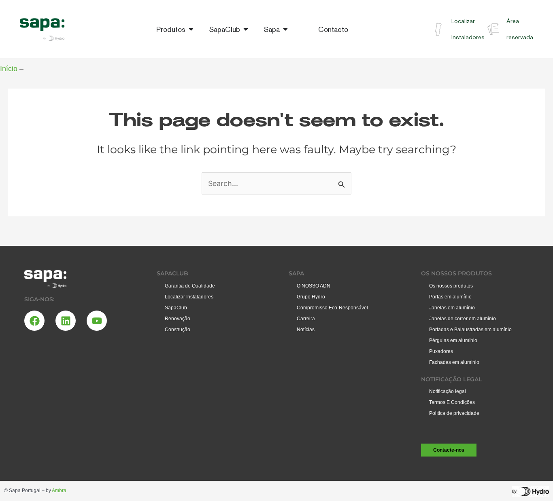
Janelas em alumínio (452, 308)
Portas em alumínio (450, 297)
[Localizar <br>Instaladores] (438, 29)
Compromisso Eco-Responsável (332, 308)
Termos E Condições (452, 402)
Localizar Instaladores (189, 297)
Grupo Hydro (311, 297)
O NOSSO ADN (313, 286)
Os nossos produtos (451, 286)
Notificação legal (447, 391)
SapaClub (176, 308)
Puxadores (441, 351)
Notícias (306, 329)
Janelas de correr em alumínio (462, 318)
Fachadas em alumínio (454, 362)
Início (8, 69)
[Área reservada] (493, 29)
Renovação (177, 318)
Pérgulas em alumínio (453, 340)
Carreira (306, 318)
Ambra (59, 490)
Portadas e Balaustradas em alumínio (470, 329)
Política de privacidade (454, 413)
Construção (177, 329)
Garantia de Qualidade (190, 286)
